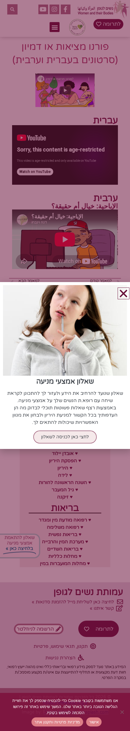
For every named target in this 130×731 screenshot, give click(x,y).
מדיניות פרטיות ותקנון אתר (57, 722)
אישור (94, 722)
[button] (123, 293)
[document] (65, 365)
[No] (122, 712)
